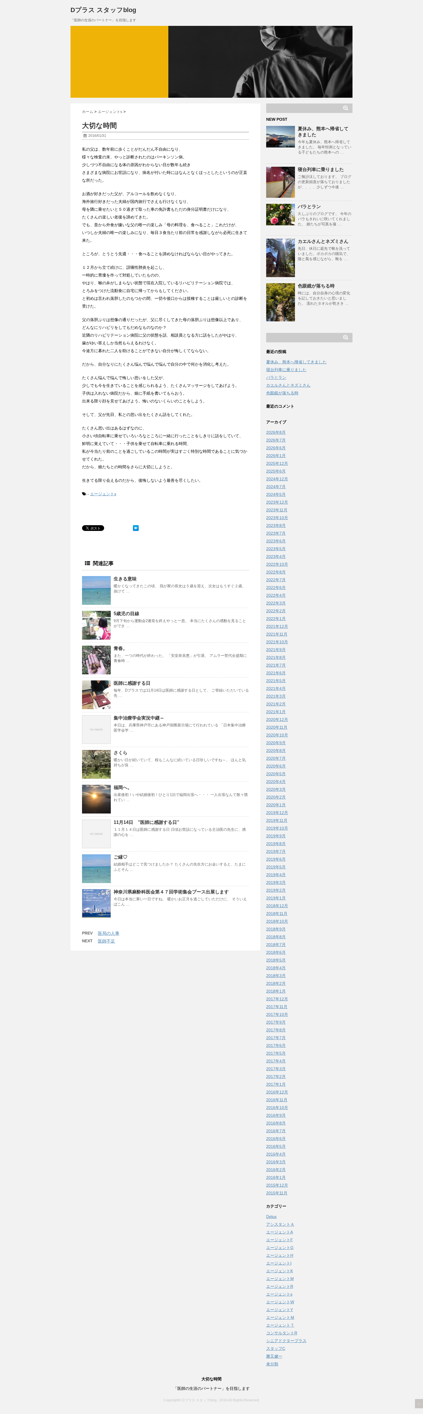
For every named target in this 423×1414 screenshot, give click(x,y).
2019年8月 (276, 843)
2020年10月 (277, 735)
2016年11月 (276, 1100)
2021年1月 (276, 711)
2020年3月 (276, 789)
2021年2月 (276, 704)
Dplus (271, 1216)
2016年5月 (276, 1146)
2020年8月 (276, 750)
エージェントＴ (280, 1325)
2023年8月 (276, 525)
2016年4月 (276, 1154)
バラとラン (309, 206)
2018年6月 (276, 952)
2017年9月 (276, 1022)
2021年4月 (276, 688)
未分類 (272, 1364)
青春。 (120, 648)
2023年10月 (277, 517)
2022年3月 (276, 603)
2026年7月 (276, 440)
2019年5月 (276, 867)
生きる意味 (125, 578)
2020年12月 (277, 719)
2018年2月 (276, 983)
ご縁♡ (120, 857)
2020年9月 (276, 742)
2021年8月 (276, 657)
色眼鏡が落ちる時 (316, 285)
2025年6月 (276, 471)
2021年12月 (277, 626)
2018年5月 (276, 960)
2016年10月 (277, 1107)
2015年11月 (276, 1193)
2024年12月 (277, 479)
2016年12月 (277, 1092)
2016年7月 (276, 1131)
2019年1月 (276, 898)
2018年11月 (276, 913)
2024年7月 (276, 486)
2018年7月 (276, 944)
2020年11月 (276, 727)
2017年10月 (277, 1014)
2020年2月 (276, 797)
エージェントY (279, 1309)
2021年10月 (277, 642)
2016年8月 (276, 1123)
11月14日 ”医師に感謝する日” (146, 822)
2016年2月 (276, 1169)
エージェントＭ (280, 1317)
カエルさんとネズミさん (323, 241)
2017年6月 (276, 1045)
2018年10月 (277, 921)
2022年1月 (276, 618)
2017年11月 (276, 1006)
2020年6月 (276, 766)
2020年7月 (276, 758)
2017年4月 (276, 1061)
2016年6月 (276, 1138)
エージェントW (280, 1302)
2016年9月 (276, 1115)
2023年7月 (276, 533)
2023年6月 (276, 541)
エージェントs (103, 494)
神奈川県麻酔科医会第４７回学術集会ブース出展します (171, 891)
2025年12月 (277, 463)
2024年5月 (276, 494)
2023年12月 (277, 502)
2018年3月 (276, 975)
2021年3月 (276, 696)
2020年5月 (276, 774)
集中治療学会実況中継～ (139, 717)
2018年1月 (276, 991)
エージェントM (280, 1278)
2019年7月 (276, 851)
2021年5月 (276, 680)
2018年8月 (276, 937)
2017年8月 (276, 1030)
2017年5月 (276, 1053)
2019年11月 (276, 820)
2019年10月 (277, 828)
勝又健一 (274, 1356)
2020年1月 (276, 805)
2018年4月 (276, 968)
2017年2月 (276, 1076)
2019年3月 (276, 882)
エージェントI (278, 1263)
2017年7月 (276, 1037)
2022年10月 (277, 564)
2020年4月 (276, 781)
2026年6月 (276, 448)
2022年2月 (276, 611)
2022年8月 (276, 572)
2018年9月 (276, 929)
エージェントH (279, 1255)
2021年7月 (276, 665)
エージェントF (279, 1240)
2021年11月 (276, 634)
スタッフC (275, 1348)
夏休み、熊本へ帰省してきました (296, 362)
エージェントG (280, 1247)
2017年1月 (276, 1084)
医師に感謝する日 (132, 683)
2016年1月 (276, 1177)
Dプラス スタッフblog (103, 10)
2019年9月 (276, 836)
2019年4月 (276, 874)
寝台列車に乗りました (321, 169)
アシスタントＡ (280, 1224)
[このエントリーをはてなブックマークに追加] (136, 528)
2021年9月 (276, 649)
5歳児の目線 (126, 613)
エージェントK (279, 1271)
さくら (120, 752)
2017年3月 (276, 1068)
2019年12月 (277, 812)
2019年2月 (276, 890)
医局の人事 (108, 933)
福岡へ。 (123, 787)
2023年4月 (276, 556)
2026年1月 (276, 455)
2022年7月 (276, 580)
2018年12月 (277, 905)
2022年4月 (276, 595)
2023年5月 (276, 548)
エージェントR (279, 1286)
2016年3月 (276, 1162)
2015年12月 (277, 1185)
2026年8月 (276, 432)
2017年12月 (277, 999)
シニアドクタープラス (286, 1340)
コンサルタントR (281, 1333)
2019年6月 (276, 859)
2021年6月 (276, 673)
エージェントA (279, 1232)
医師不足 (106, 941)
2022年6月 (276, 587)
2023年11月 (276, 510)
